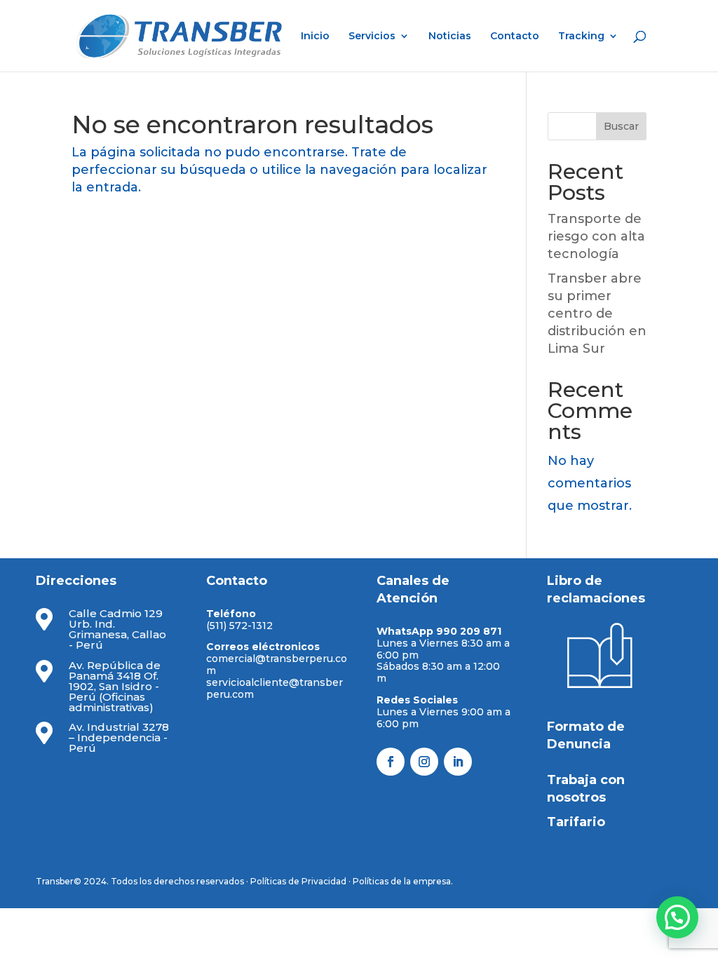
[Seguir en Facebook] (391, 762)
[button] (677, 917)
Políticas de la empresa (402, 881)
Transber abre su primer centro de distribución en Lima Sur (597, 314)
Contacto (514, 36)
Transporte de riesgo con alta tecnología (596, 236)
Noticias (449, 36)
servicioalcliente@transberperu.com (274, 688)
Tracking (581, 36)
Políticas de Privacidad (298, 881)
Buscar (621, 126)
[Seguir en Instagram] (424, 762)
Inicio (315, 36)
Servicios (371, 36)
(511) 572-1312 (239, 625)
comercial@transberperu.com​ (276, 664)
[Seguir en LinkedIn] (458, 762)
